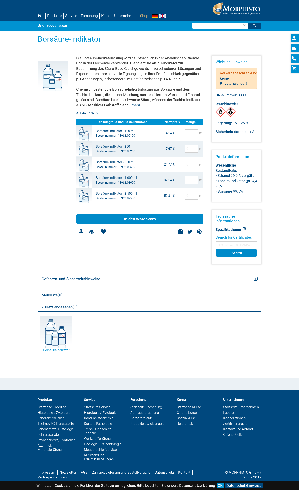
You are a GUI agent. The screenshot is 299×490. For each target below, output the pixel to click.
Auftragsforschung (144, 413)
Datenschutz (164, 472)
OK (220, 485)
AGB (84, 472)
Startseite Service (97, 407)
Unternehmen (125, 16)
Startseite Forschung (146, 407)
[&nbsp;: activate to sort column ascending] (86, 122)
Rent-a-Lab (185, 423)
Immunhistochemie (98, 418)
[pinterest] (199, 231)
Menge (191, 122)
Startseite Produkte (52, 407)
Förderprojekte (141, 418)
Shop (144, 16)
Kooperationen (234, 418)
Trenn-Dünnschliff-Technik (98, 431)
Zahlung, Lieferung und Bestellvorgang (121, 472)
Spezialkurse (186, 418)
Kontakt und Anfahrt (238, 429)
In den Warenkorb (140, 219)
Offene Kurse (187, 413)
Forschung (89, 16)
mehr (136, 105)
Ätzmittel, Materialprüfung (50, 447)
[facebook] (181, 231)
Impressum (46, 472)
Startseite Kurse (189, 407)
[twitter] (190, 231)
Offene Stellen (233, 434)
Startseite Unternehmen (241, 407)
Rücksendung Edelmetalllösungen (99, 457)
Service (71, 16)
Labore (228, 413)
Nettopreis (172, 122)
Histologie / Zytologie (54, 413)
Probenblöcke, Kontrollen (56, 440)
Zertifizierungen (235, 423)
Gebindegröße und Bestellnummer (121, 122)
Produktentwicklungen (147, 423)
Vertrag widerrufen (52, 477)
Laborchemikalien (51, 418)
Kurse (106, 16)
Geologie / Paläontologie (102, 444)
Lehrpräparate (48, 434)
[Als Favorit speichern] (103, 231)
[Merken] (80, 231)
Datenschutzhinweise (244, 485)
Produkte (54, 16)
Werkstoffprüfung (97, 439)
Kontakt (184, 472)
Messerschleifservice (100, 450)
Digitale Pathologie (98, 423)
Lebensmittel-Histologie (56, 429)
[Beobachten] (91, 231)
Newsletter (68, 472)
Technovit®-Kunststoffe (56, 423)
